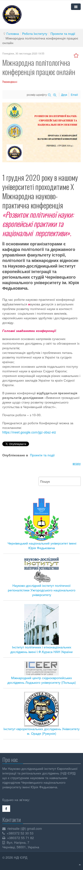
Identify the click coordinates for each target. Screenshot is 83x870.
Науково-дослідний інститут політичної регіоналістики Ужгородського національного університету (41, 590)
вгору (77, 463)
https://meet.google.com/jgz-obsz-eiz (29, 432)
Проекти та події (62, 33)
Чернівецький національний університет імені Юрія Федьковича (42, 545)
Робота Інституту (34, 33)
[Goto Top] (80, 864)
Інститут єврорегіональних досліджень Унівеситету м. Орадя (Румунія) (41, 731)
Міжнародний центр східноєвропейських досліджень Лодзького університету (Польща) (41, 680)
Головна (12, 33)
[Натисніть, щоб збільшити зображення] (41, 131)
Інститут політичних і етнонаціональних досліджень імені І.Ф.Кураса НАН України (41, 649)
